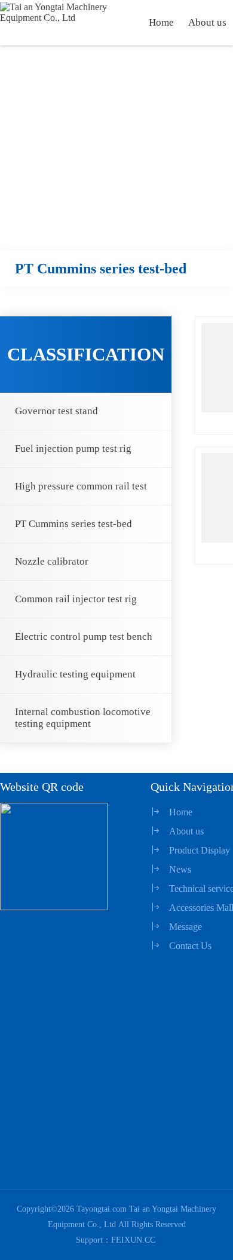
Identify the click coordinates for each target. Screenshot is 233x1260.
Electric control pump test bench (83, 636)
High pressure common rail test (81, 486)
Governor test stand (56, 411)
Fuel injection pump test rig (73, 448)
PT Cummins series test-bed (73, 523)
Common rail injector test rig (76, 599)
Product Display (199, 850)
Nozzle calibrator (51, 561)
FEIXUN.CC (133, 1240)
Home (161, 22)
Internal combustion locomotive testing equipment (83, 717)
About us (207, 22)
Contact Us (190, 946)
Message (185, 927)
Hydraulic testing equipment (75, 674)
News (180, 869)
